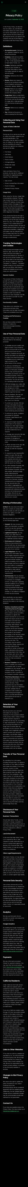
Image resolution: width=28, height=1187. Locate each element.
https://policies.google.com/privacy (13, 951)
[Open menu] (25, 2)
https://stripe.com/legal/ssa (14, 967)
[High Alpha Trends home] (2, 2)
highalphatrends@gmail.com (11, 1111)
